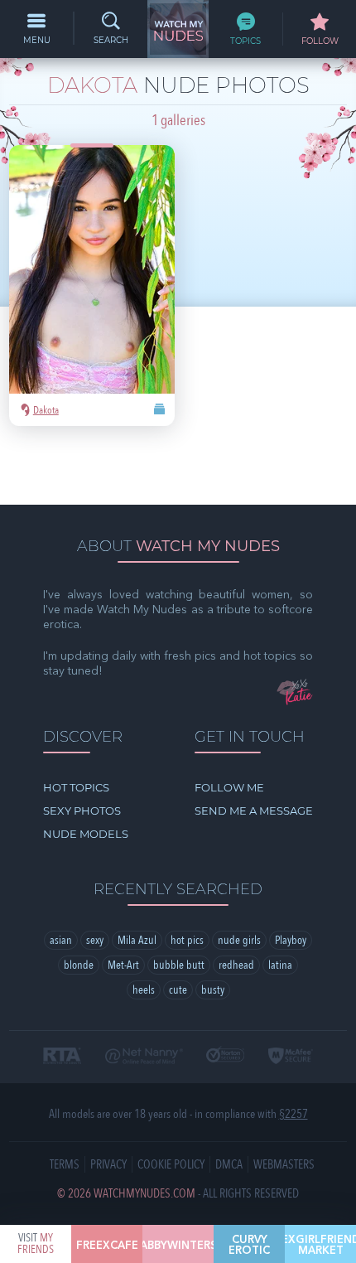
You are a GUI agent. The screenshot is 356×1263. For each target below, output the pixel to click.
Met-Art (123, 965)
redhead (236, 965)
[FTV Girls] (158, 411)
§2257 (293, 1114)
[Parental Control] (144, 1057)
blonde (79, 965)
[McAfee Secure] (291, 1057)
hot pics (187, 940)
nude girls (239, 940)
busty (212, 990)
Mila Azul (137, 940)
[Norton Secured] (225, 1055)
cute (178, 990)
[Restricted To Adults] (62, 1057)
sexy (94, 940)
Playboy (290, 940)
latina (280, 965)
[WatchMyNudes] (178, 29)
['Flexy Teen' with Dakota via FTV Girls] (92, 285)
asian (61, 940)
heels (143, 990)
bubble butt (178, 965)
